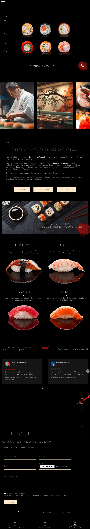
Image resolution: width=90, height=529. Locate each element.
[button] (2, 371)
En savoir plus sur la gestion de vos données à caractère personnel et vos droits (36, 496)
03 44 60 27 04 (43, 190)
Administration (65, 513)
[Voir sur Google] (7, 363)
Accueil (8, 142)
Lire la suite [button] (9, 380)
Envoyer (10, 502)
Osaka (5, 36)
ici (87, 349)
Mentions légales (49, 513)
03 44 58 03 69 (66, 190)
